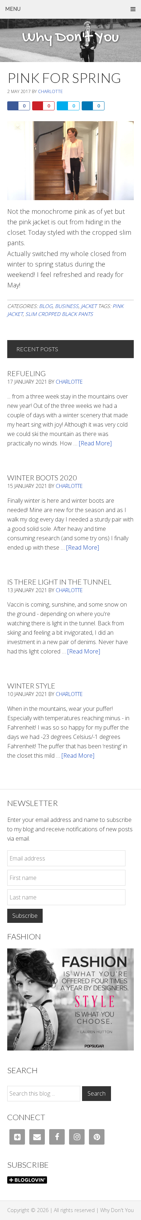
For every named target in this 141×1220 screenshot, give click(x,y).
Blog (45, 306)
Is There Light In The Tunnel (59, 581)
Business (66, 306)
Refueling (26, 373)
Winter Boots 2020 (42, 477)
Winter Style (31, 685)
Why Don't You (70, 37)
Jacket (89, 306)
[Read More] (95, 443)
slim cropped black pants (59, 313)
